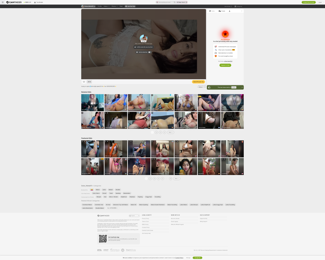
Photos (115, 6)
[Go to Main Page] (13, 2)
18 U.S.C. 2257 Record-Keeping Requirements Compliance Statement (211, 250)
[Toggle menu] (2, 2)
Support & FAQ (203, 218)
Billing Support (203, 221)
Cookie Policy (179, 257)
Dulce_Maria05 (86, 186)
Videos (107, 6)
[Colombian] (92, 189)
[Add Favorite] (84, 81)
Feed (121, 6)
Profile (100, 6)
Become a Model (175, 218)
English (133, 215)
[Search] (174, 2)
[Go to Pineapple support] (123, 250)
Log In (320, 2)
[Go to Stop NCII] (131, 250)
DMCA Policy (145, 224)
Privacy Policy (145, 218)
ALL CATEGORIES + (112, 208)
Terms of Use (145, 221)
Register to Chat (225, 65)
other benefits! (228, 61)
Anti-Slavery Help (146, 233)
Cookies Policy (145, 227)
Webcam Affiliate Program (177, 224)
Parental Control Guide (147, 230)
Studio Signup (174, 221)
